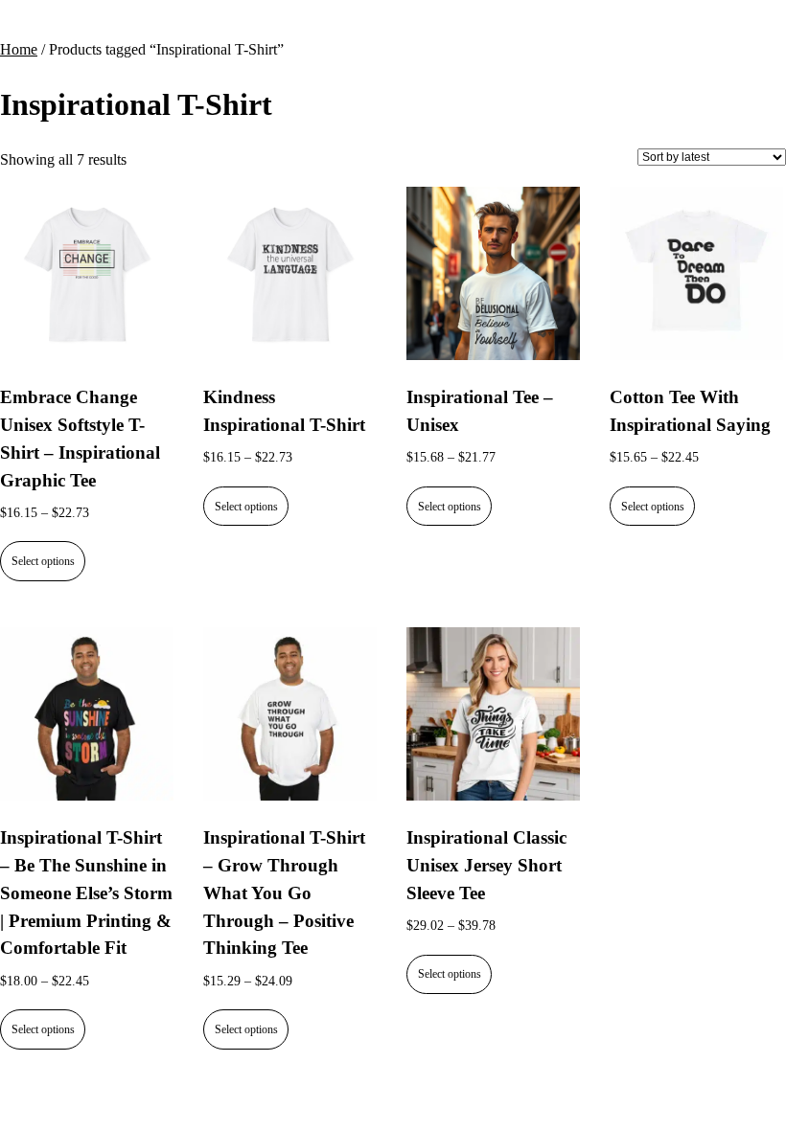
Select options (43, 561)
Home (18, 49)
